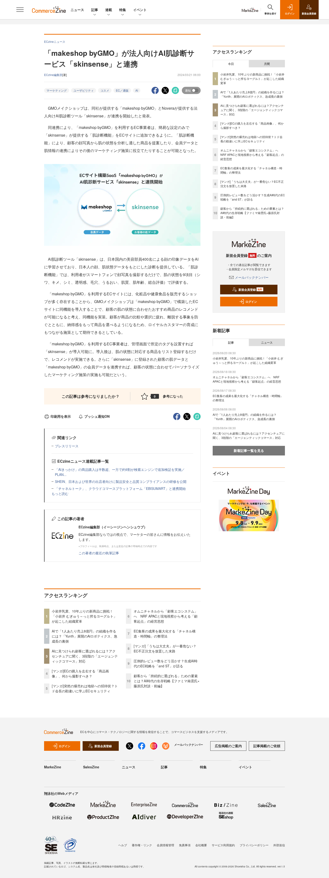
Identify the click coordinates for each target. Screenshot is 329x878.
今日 (231, 64)
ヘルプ (122, 845)
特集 (122, 9)
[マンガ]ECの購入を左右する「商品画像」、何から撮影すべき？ (80, 673)
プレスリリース (67, 445)
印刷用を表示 (61, 416)
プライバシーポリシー (254, 845)
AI (136, 90)
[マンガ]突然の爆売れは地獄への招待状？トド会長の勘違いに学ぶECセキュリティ (85, 688)
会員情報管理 (165, 845)
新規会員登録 (250, 289)
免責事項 (185, 845)
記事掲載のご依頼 (266, 745)
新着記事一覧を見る (249, 450)
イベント (140, 9)
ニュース (77, 9)
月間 (267, 64)
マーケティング (56, 90)
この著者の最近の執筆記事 (99, 552)
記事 (94, 9)
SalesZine (91, 766)
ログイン (251, 301)
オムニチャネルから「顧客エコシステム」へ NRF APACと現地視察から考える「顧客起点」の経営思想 (166, 616)
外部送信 (279, 845)
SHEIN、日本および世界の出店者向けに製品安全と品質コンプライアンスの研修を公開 (120, 481)
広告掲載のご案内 (228, 745)
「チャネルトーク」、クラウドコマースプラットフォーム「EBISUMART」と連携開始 (120, 488)
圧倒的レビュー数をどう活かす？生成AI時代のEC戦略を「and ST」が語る (165, 663)
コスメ (104, 90)
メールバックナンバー (252, 277)
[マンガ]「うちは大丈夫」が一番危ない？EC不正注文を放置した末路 (165, 648)
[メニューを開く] (20, 9)
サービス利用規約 (223, 845)
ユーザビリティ (83, 90)
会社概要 (201, 845)
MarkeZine (52, 766)
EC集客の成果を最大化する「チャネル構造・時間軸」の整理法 (165, 633)
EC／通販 (122, 90)
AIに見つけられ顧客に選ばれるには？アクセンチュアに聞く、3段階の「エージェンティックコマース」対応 (85, 656)
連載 (108, 9)
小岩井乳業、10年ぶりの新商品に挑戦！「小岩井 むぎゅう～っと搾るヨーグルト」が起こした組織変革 (84, 616)
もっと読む (60, 493)
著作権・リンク (142, 845)
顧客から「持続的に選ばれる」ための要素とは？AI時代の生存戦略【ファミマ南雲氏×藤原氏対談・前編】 (166, 680)
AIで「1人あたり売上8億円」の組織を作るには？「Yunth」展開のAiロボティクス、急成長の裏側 (84, 636)
